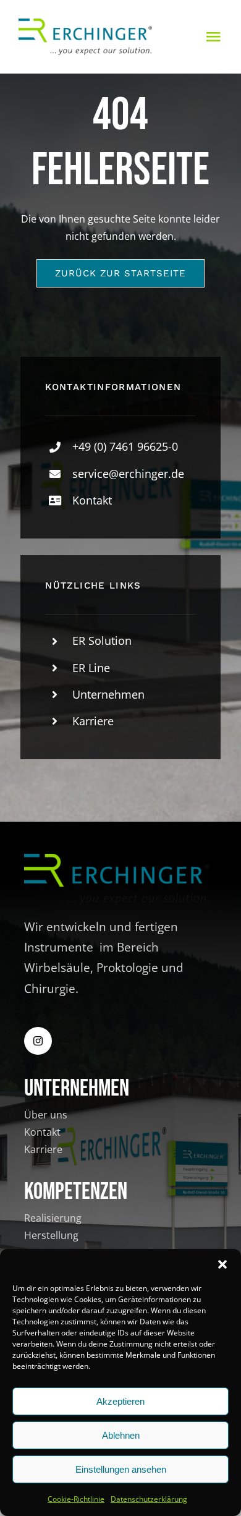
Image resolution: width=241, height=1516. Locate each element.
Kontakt (92, 500)
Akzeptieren (120, 1401)
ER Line (91, 667)
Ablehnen (121, 1435)
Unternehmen (108, 694)
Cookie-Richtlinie (76, 1499)
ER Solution (102, 640)
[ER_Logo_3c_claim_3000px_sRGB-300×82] (85, 23)
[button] (222, 1264)
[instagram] (38, 1041)
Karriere (93, 720)
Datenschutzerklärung (149, 1499)
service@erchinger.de (128, 473)
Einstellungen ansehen (120, 1469)
